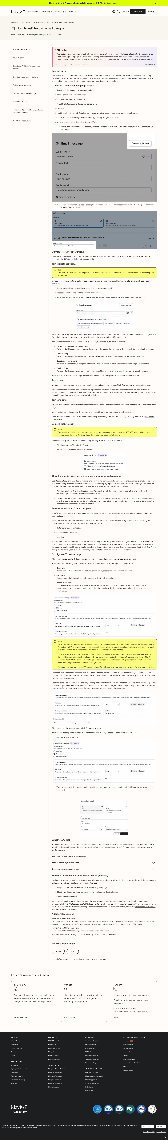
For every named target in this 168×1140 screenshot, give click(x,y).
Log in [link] (116, 1017)
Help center (15, 22)
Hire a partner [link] (69, 1017)
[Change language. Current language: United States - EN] (113, 11)
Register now (109, 3)
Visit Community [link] (21, 1017)
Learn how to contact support (97, 959)
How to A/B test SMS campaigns (65, 928)
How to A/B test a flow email (63, 918)
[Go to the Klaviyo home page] (18, 11)
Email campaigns (39, 22)
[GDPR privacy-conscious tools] (152, 1109)
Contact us (137, 11)
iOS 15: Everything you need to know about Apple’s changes (124, 667)
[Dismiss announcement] (155, 3)
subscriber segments (92, 662)
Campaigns (26, 22)
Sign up (151, 11)
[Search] (118, 11)
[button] (104, 167)
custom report (100, 660)
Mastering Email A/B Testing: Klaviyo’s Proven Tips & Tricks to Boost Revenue (84, 934)
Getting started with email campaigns (60, 22)
